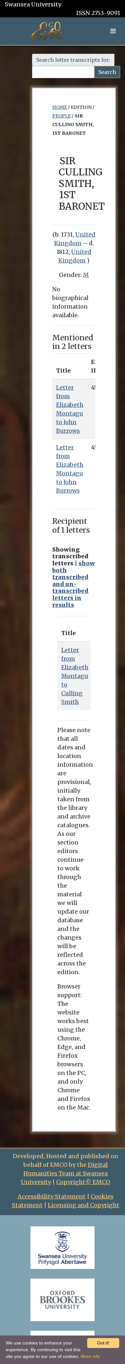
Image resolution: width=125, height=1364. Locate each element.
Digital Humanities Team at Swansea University (64, 1173)
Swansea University (33, 4)
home (59, 107)
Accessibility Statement (52, 1196)
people (61, 116)
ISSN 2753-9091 (98, 13)
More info (90, 1356)
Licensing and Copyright (83, 1205)
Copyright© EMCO (83, 1182)
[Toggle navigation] (113, 31)
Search (107, 72)
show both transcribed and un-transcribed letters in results (73, 584)
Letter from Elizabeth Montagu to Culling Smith (74, 676)
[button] (113, 31)
